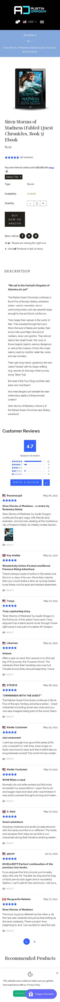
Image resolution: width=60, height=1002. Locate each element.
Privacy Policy (33, 984)
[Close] (57, 972)
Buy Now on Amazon (15, 219)
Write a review (26, 482)
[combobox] (13, 177)
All (28, 41)
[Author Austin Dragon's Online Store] (30, 10)
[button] (46, 482)
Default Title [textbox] (12, 177)
